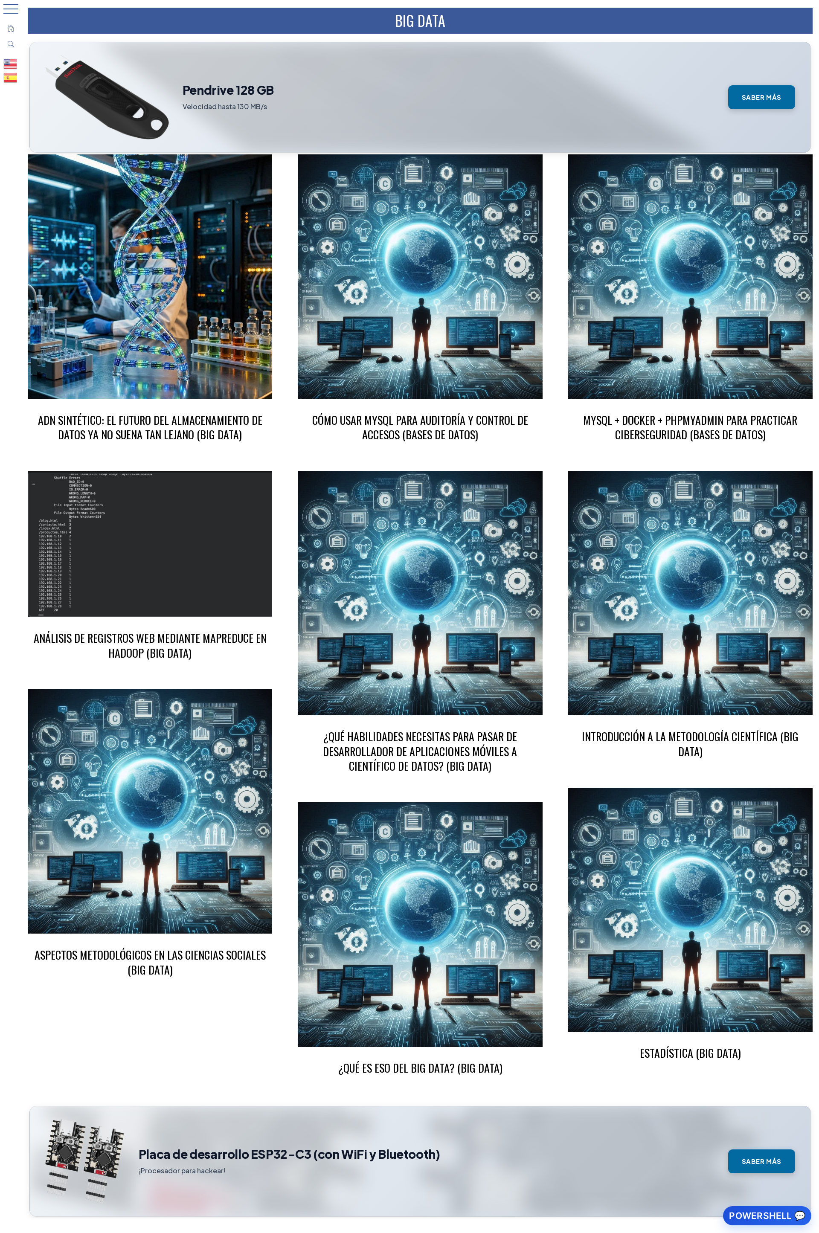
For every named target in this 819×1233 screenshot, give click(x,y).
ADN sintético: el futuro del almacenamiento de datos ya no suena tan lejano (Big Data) (150, 427)
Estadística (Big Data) (690, 1052)
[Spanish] (10, 77)
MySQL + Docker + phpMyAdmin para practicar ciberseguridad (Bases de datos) (690, 427)
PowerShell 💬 (767, 1215)
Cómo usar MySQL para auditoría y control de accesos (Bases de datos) (420, 427)
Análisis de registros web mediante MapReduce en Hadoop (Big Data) (150, 645)
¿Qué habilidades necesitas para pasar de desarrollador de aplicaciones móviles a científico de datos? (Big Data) (420, 751)
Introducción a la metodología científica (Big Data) (690, 744)
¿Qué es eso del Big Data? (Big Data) (420, 1067)
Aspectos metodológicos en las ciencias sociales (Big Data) (150, 962)
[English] (10, 63)
